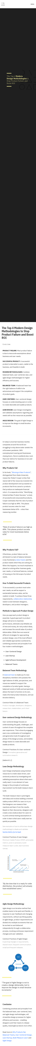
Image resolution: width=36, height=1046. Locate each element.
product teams (20, 560)
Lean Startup (7, 1038)
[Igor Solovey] (3, 4)
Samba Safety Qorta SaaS (12, 832)
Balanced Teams (9, 1035)
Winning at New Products (21, 472)
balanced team (9, 675)
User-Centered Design (23, 1035)
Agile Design (7, 1041)
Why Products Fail (19, 1032)
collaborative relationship (22, 599)
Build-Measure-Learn (20, 1038)
